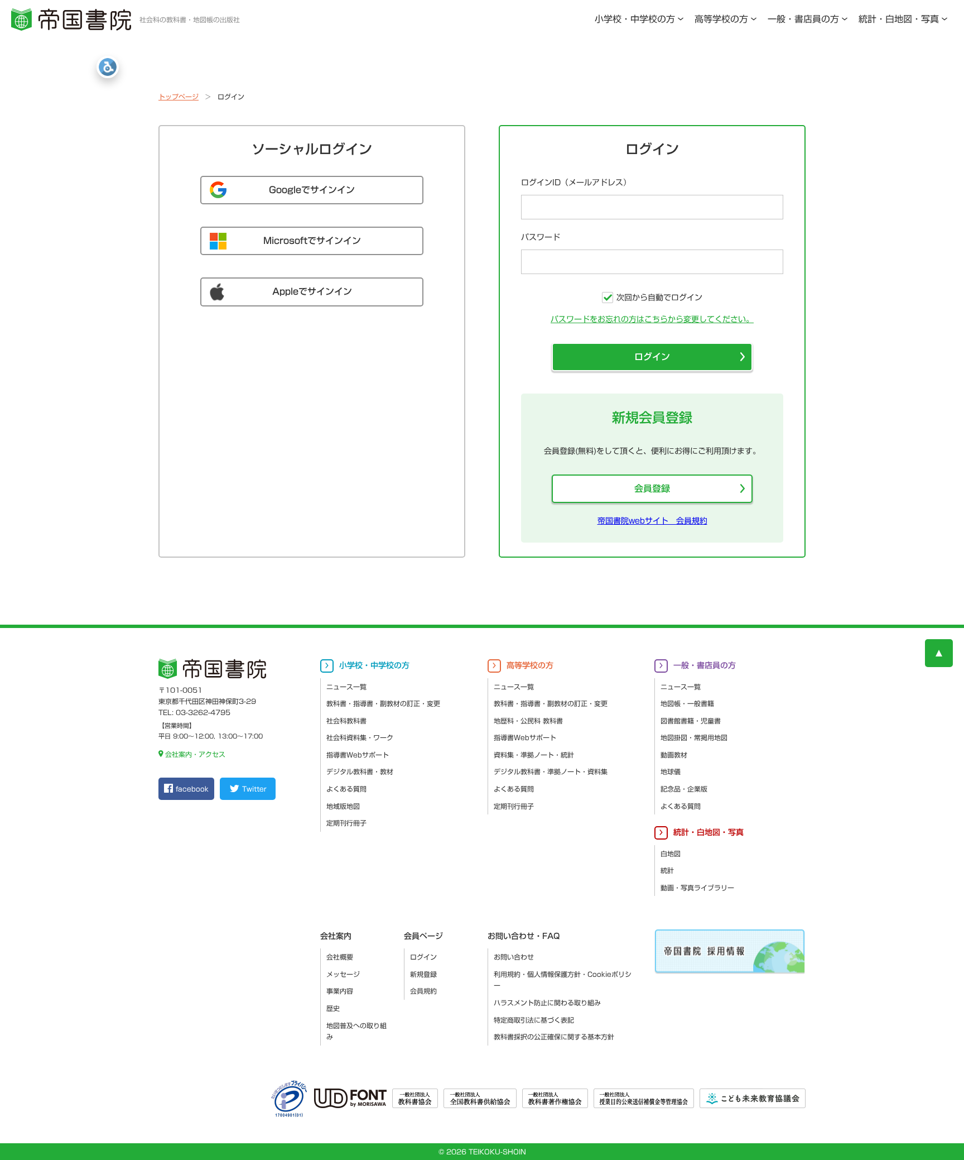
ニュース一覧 (346, 686)
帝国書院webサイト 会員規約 (652, 521)
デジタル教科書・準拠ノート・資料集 (551, 771)
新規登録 (423, 974)
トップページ (178, 96)
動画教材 (674, 754)
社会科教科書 (346, 720)
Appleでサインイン (312, 291)
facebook (192, 788)
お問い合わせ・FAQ (524, 936)
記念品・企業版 (684, 788)
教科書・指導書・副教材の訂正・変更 (383, 703)
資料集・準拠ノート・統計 (534, 754)
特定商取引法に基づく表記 (534, 1020)
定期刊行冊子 (346, 822)
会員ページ (423, 936)
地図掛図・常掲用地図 (694, 737)
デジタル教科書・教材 (359, 771)
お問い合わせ (514, 956)
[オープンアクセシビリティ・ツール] (108, 67)
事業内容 (339, 991)
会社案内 (335, 936)
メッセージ (343, 974)
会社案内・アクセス (195, 754)
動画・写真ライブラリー (697, 887)
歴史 (333, 1008)
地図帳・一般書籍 (687, 703)
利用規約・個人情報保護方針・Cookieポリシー (563, 980)
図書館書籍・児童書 (691, 720)
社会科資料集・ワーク (359, 737)
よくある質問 (346, 788)
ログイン (652, 356)
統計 (667, 870)
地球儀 (671, 771)
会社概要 (339, 956)
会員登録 (652, 488)
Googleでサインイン (312, 189)
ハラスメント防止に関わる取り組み (547, 1002)
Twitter (254, 788)
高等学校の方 (721, 19)
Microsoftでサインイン (312, 240)
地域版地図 (343, 806)
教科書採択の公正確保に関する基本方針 (554, 1036)
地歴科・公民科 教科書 (528, 720)
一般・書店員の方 (803, 19)
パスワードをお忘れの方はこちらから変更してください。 (652, 319)
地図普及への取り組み (356, 1031)
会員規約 (423, 991)
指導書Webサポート (357, 754)
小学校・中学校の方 (635, 19)
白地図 (671, 853)
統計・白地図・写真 (899, 19)
